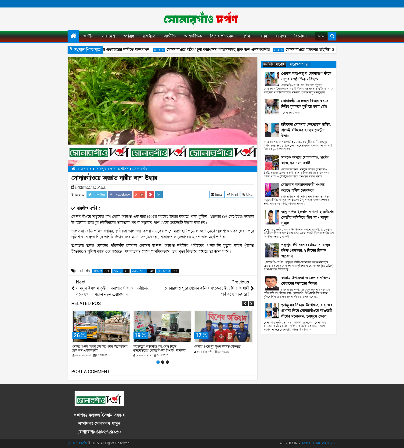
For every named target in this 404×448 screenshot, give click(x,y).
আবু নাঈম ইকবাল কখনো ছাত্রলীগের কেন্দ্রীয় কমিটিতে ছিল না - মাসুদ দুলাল (307, 217)
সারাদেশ (108, 36)
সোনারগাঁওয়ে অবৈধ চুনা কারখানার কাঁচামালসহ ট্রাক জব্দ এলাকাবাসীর (212, 49)
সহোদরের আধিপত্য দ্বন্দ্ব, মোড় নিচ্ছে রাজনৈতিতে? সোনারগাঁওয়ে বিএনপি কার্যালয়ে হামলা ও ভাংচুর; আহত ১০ (159, 350)
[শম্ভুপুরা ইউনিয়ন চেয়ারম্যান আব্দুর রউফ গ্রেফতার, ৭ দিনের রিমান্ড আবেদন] (272, 250)
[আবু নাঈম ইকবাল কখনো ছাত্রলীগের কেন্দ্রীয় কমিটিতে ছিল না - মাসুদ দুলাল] (272, 217)
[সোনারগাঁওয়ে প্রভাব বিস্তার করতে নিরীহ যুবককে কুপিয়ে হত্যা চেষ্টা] (272, 106)
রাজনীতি (149, 36)
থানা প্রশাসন (143, 271)
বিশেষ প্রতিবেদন (222, 36)
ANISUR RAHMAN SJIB (319, 443)
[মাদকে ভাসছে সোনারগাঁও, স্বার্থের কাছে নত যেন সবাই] (272, 162)
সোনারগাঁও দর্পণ (77, 443)
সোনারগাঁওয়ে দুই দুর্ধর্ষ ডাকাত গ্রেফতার (217, 346)
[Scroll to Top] (397, 441)
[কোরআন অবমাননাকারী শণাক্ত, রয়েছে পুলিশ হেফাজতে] (272, 189)
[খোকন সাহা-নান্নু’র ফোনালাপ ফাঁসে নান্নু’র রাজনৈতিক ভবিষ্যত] (272, 78)
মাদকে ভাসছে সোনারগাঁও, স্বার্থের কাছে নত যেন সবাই (304, 160)
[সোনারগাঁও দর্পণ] (73, 36)
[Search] (332, 36)
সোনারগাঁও (168, 271)
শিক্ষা (248, 36)
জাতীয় (88, 36)
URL (248, 194)
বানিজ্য (280, 36)
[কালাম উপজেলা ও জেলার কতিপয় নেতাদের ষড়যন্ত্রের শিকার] (272, 283)
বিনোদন (300, 36)
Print (234, 194)
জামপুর (121, 271)
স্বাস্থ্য (263, 36)
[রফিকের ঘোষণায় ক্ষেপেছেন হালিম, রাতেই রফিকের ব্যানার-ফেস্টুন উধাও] (272, 129)
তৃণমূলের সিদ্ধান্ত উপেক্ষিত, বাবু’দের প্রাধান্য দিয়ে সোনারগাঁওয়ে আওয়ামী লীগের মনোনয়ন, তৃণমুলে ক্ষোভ (306, 310)
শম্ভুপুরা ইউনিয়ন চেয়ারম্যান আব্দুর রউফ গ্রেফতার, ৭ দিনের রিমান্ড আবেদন (305, 250)
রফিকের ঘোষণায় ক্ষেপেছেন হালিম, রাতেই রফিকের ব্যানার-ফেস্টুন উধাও (306, 130)
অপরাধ (128, 36)
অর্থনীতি (170, 36)
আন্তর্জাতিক (193, 36)
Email (218, 194)
